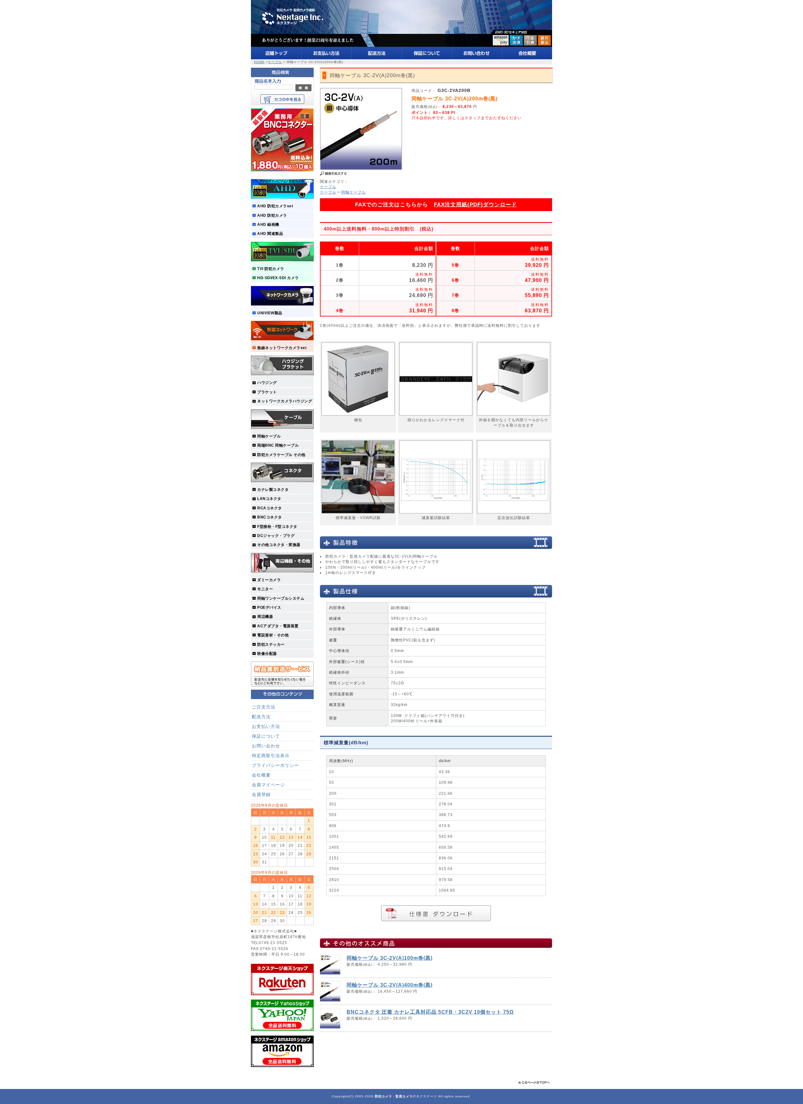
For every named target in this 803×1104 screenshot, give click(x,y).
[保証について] (427, 58)
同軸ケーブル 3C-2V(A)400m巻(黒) (390, 985)
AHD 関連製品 (270, 233)
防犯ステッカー (271, 644)
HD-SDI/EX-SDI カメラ (278, 278)
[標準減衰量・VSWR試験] (358, 514)
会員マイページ (268, 784)
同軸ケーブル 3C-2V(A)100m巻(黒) (390, 958)
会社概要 (261, 775)
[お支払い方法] (326, 58)
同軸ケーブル (269, 436)
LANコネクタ (269, 498)
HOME (259, 62)
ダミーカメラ (269, 580)
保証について (266, 736)
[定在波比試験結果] (513, 514)
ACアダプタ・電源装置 (278, 626)
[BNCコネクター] (282, 170)
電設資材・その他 (273, 635)
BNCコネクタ (269, 517)
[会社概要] (527, 58)
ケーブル (275, 62)
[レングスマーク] (435, 416)
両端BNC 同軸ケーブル (278, 445)
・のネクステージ (406, 1096)
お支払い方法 (266, 726)
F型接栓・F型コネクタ (277, 526)
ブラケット (267, 392)
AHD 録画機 (268, 224)
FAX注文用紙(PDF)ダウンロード (475, 205)
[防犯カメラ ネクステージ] (401, 45)
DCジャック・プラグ (276, 535)
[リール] (513, 416)
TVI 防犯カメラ (270, 269)
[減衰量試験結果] (435, 514)
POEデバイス (269, 607)
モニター (265, 589)
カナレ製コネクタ (273, 489)
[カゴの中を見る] (282, 102)
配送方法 (261, 716)
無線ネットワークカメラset (281, 348)
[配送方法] (377, 58)
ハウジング (267, 382)
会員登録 (261, 794)
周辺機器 (265, 616)
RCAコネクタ (269, 508)
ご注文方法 (263, 706)
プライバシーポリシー (275, 765)
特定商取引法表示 (271, 755)
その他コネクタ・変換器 (278, 545)
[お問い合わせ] (477, 58)
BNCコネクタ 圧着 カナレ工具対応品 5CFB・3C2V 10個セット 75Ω (430, 1012)
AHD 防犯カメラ (272, 215)
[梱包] (358, 416)
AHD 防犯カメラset (275, 206)
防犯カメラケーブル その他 (281, 455)
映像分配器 (267, 653)
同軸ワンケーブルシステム (280, 598)
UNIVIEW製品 (269, 313)
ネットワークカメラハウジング (284, 401)
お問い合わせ (266, 745)
